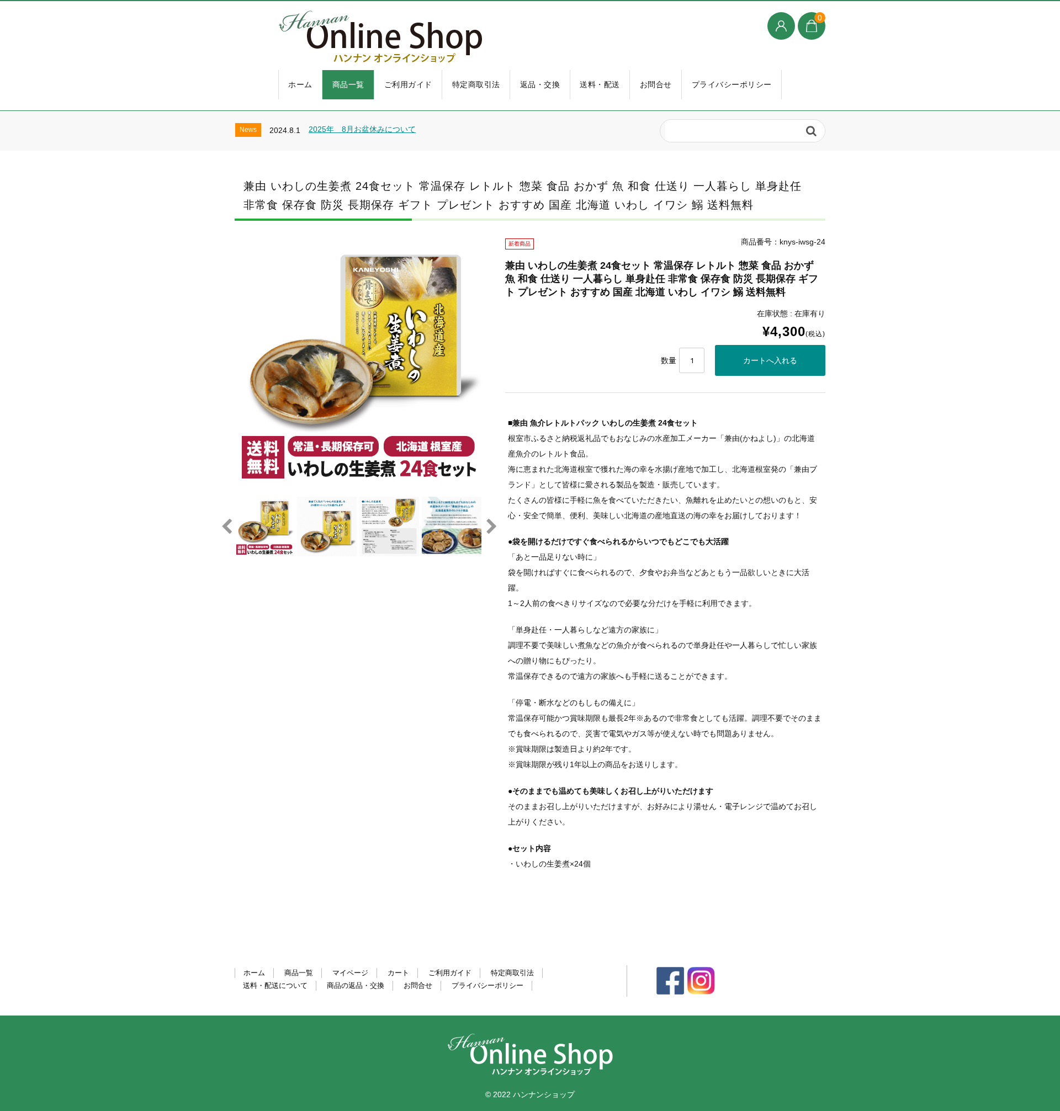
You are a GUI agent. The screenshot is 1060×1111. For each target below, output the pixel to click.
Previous (226, 526)
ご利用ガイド (408, 84)
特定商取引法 (476, 84)
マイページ (350, 973)
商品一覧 (348, 84)
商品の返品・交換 (355, 985)
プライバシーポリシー (732, 84)
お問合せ (656, 84)
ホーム (300, 84)
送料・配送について (275, 985)
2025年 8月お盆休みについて (362, 129)
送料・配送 (600, 84)
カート (398, 973)
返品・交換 (540, 84)
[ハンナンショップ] (469, 37)
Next (491, 526)
